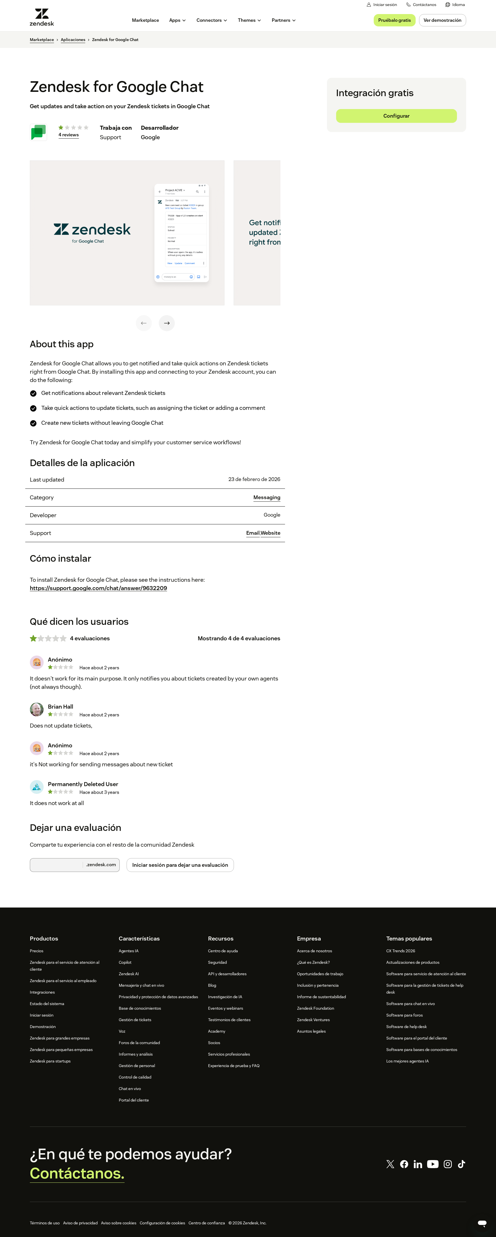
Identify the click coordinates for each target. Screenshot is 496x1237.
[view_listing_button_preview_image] (127, 233)
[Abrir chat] (482, 1223)
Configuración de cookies (162, 1223)
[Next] (167, 323)
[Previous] (144, 323)
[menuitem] (455, 5)
